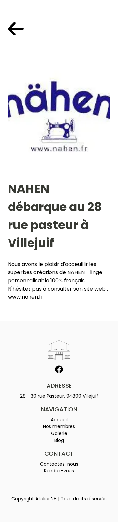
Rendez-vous (59, 471)
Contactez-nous (59, 464)
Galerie (59, 433)
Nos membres (59, 426)
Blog (59, 440)
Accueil (59, 419)
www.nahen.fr (25, 297)
